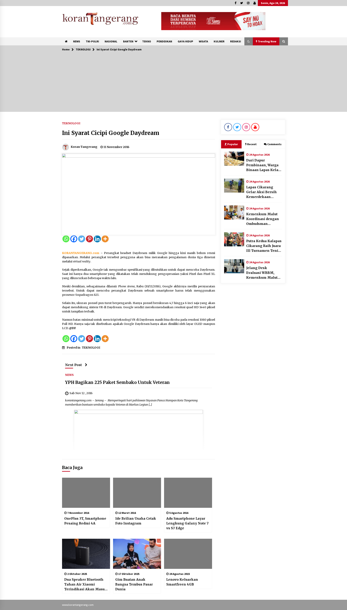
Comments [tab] (274, 144)
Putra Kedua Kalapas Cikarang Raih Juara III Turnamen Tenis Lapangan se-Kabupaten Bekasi (264, 246)
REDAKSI (235, 41)
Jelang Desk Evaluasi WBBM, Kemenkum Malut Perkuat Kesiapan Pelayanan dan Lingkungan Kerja (262, 273)
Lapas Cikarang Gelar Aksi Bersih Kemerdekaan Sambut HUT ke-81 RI (264, 192)
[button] (248, 41)
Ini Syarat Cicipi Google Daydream (110, 133)
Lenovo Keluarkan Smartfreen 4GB (182, 581)
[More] (105, 238)
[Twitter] (81, 238)
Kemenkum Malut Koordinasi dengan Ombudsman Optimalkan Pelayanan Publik (262, 219)
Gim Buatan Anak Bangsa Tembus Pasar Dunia (134, 584)
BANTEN (128, 41)
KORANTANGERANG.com (80, 253)
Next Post (73, 365)
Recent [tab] (252, 144)
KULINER (219, 41)
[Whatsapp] (65, 238)
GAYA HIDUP (185, 41)
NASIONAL (111, 41)
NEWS (76, 41)
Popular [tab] (232, 144)
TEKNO (146, 41)
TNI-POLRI (92, 41)
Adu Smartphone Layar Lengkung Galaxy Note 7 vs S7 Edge (187, 523)
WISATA (203, 41)
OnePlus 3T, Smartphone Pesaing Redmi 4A (85, 520)
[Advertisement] (173, 84)
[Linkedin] (97, 238)
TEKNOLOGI (71, 123)
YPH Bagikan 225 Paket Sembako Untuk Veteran (117, 382)
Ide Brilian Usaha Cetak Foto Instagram (135, 520)
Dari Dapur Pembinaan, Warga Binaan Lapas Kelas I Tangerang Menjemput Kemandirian (263, 165)
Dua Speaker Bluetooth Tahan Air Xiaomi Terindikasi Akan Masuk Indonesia (85, 584)
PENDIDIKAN (164, 41)
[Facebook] (73, 238)
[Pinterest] (89, 238)
